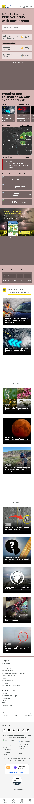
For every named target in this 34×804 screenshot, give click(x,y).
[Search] (20, 6)
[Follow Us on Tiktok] (18, 730)
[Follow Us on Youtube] (13, 730)
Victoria (20, 280)
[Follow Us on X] (28, 730)
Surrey (14, 280)
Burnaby (28, 280)
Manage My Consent (9, 676)
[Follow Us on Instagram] (9, 730)
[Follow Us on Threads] (23, 730)
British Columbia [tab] (9, 276)
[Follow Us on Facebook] (4, 730)
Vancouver (6, 280)
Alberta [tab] (19, 276)
